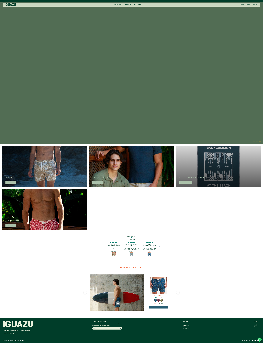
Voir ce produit (158, 307)
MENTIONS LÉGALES (8, 340)
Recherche (248, 4)
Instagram (256, 324)
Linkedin (256, 326)
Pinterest (256, 325)
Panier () (255, 4)
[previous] (85, 292)
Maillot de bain (186, 324)
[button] (104, 247)
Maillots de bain (118, 4)
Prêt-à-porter (137, 4)
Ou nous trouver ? (187, 328)
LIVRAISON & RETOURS (18, 340)
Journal (184, 326)
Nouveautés (128, 4)
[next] (177, 292)
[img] (131, 238)
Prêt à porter (186, 325)
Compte (242, 4)
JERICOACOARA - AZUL (158, 295)
